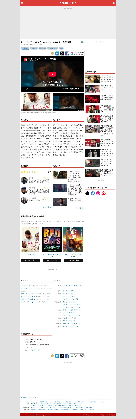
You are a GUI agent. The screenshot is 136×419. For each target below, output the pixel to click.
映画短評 (34, 48)
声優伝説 (50, 405)
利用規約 (103, 415)
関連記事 (42, 48)
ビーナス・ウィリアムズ (71, 307)
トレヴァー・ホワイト (70, 299)
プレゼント (91, 409)
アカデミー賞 (34, 402)
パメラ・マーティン (70, 318)
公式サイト (34, 350)
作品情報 (25, 48)
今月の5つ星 (34, 404)
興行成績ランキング (53, 409)
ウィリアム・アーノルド (71, 315)
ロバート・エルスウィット (72, 310)
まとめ (80, 404)
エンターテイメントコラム (69, 404)
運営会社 (113, 415)
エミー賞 (100, 402)
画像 (61, 48)
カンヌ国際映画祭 (67, 402)
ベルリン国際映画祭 (91, 402)
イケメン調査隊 (57, 404)
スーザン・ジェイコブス (71, 323)
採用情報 (108, 415)
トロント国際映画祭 (55, 402)
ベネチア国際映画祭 (79, 402)
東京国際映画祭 (44, 402)
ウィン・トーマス (69, 312)
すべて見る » (47, 207)
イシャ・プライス (69, 302)
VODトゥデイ (34, 411)
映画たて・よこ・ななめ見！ (38, 405)
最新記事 (33, 409)
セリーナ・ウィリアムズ (71, 304)
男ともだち (53, 407)
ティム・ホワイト (69, 296)
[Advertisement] (68, 24)
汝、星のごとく (35, 407)
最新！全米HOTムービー (75, 405)
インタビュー (83, 409)
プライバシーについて (95, 415)
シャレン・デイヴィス (70, 326)
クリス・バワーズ (69, 321)
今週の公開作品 (41, 409)
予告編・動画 (52, 48)
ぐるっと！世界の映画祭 (61, 405)
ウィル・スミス (68, 293)
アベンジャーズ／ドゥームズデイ (84, 407)
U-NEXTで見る (30, 260)
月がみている (44, 407)
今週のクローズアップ (45, 404)
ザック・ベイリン (69, 291)
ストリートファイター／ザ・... (65, 407)
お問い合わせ (86, 415)
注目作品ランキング (65, 409)
